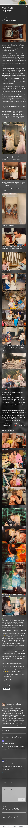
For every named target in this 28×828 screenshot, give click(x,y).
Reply (4, 756)
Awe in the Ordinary (7, 9)
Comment (21, 799)
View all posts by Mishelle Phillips (18, 725)
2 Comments (6, 730)
